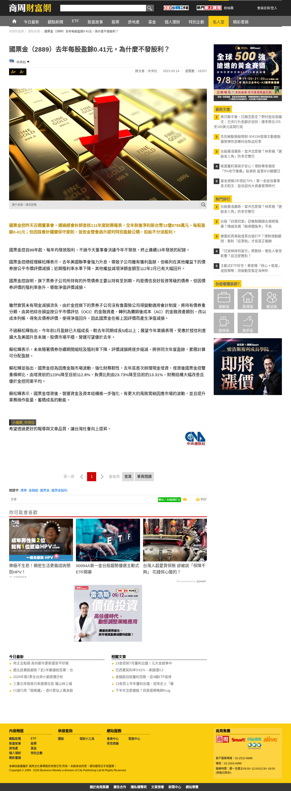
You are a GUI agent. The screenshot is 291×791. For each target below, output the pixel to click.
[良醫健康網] (254, 739)
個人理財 (15, 753)
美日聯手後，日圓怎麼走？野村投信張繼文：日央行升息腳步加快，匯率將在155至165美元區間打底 (248, 122)
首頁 (18, 21)
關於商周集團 (99, 787)
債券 (23, 490)
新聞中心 (174, 787)
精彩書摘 (15, 757)
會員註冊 (263, 8)
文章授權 (157, 787)
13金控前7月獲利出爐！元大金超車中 (143, 663)
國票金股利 (59, 490)
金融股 (33, 490)
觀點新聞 (15, 738)
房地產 (13, 748)
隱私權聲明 (139, 787)
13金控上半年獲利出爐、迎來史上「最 (144, 684)
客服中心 (134, 738)
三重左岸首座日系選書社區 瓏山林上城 (42, 684)
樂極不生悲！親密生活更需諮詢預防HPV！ (39, 569)
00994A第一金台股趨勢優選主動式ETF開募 (107, 569)
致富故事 (15, 743)
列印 (203, 499)
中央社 (21, 62)
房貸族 (247, 307)
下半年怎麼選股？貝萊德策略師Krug (142, 690)
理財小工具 (87, 738)
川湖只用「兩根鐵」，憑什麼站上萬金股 (43, 690)
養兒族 (271, 307)
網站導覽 (192, 787)
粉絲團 (228, 8)
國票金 (45, 490)
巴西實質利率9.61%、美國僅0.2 (139, 670)
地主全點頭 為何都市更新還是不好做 (41, 663)
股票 (34, 743)
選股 (61, 738)
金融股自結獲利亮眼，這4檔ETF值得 (143, 677)
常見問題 (113, 743)
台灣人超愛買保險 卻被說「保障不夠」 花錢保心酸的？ (174, 569)
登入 (274, 8)
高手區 (247, 331)
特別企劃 (37, 753)
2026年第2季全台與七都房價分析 (38, 677)
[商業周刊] (222, 739)
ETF (33, 738)
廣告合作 (119, 787)
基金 (34, 748)
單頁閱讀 (144, 476)
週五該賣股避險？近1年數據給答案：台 (43, 670)
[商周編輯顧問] (254, 746)
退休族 (223, 331)
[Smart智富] (238, 739)
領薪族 (223, 307)
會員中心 (113, 738)
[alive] (270, 739)
